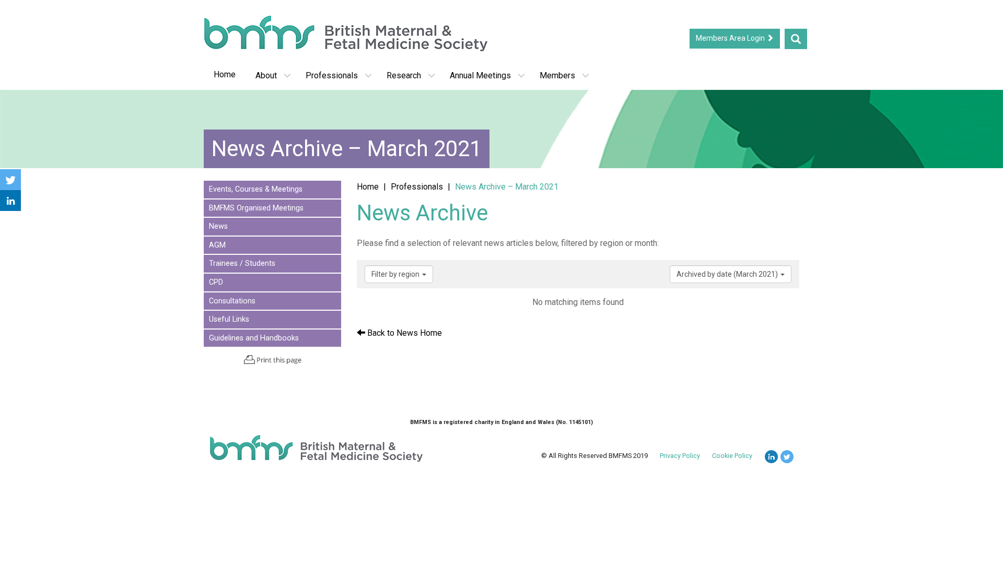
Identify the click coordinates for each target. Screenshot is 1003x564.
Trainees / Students (242, 263)
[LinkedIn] (10, 200)
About (266, 75)
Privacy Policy (680, 456)
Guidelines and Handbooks (254, 338)
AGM (217, 245)
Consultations (232, 301)
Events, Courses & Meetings (255, 189)
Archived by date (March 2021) (728, 274)
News (218, 226)
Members (557, 75)
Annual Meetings (480, 75)
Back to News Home (403, 333)
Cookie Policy (732, 456)
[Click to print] (272, 359)
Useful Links (229, 319)
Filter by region (396, 274)
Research (404, 75)
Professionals (332, 75)
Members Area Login (731, 38)
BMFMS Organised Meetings (256, 208)
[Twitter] (10, 179)
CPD (216, 282)
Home (225, 74)
